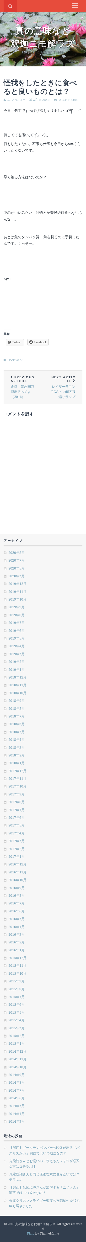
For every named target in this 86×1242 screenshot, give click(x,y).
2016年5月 (16, 918)
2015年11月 (17, 965)
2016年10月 (17, 879)
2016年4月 (16, 926)
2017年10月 (17, 786)
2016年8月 (16, 895)
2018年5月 (16, 732)
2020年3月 (16, 576)
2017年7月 (16, 809)
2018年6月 (16, 724)
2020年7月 (16, 560)
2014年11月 (17, 1059)
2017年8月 (16, 802)
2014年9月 (16, 1074)
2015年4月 (16, 1020)
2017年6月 (16, 817)
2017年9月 (16, 794)
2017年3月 (16, 841)
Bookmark (15, 360)
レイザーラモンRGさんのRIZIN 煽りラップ (65, 387)
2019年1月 (16, 669)
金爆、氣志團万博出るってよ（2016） (22, 387)
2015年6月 (16, 1004)
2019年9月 (16, 607)
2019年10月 (17, 599)
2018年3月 (16, 747)
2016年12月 (17, 864)
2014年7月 (16, 1090)
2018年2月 (16, 755)
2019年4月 (16, 646)
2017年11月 (17, 778)
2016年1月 (16, 950)
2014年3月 (16, 1121)
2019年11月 (17, 591)
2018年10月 (17, 693)
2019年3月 (16, 654)
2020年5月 (16, 568)
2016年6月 (16, 911)
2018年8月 (16, 708)
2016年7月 (16, 903)
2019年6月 (16, 630)
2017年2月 (16, 848)
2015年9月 (16, 981)
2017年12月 (17, 770)
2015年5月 (16, 1012)
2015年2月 (16, 1035)
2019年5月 (16, 638)
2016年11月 (17, 872)
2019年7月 (16, 622)
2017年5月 (16, 825)
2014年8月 (16, 1082)
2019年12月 (17, 583)
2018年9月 (16, 700)
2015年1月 (16, 1043)
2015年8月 (16, 989)
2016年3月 (16, 934)
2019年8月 (16, 615)
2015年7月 (16, 996)
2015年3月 (16, 1028)
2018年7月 (16, 716)
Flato (30, 1233)
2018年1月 (16, 763)
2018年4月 (16, 739)
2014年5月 (16, 1105)
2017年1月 (16, 856)
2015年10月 (17, 973)
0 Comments (68, 100)
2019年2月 (16, 661)
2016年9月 (16, 887)
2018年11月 (17, 685)
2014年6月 (16, 1098)
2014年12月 (17, 1051)
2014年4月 (16, 1113)
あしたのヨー (16, 100)
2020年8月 (16, 552)
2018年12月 (17, 677)
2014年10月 (17, 1067)
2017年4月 (16, 833)
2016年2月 (16, 942)
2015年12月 (17, 957)
